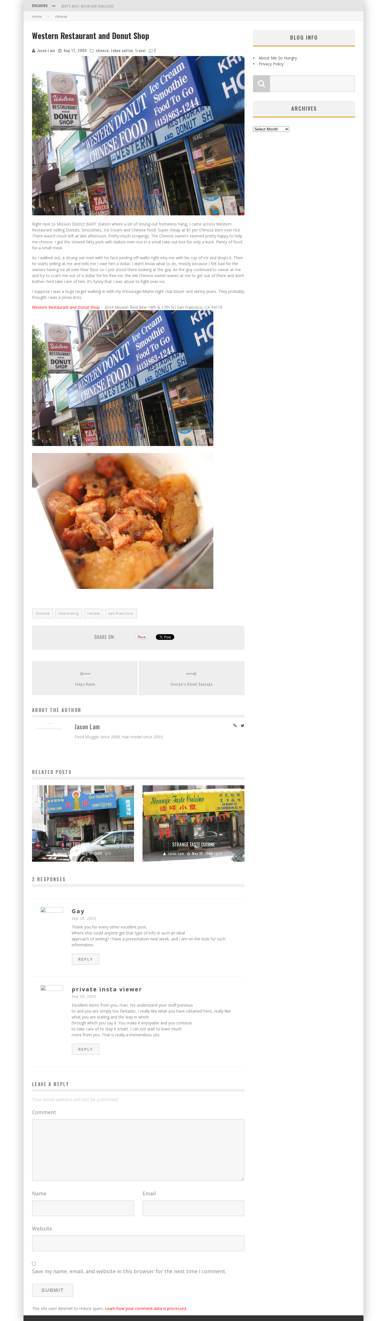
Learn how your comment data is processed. (146, 1308)
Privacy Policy (271, 64)
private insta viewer (107, 989)
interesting (69, 613)
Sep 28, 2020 (84, 918)
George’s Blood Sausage (192, 684)
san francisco (121, 613)
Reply (85, 959)
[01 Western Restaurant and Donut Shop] (122, 450)
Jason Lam (46, 50)
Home (37, 16)
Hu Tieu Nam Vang (83, 844)
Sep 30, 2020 (84, 996)
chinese (102, 50)
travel (140, 50)
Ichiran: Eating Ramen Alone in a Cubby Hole (97, 9)
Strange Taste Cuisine (193, 844)
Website (42, 1228)
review (94, 613)
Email (149, 1193)
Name (39, 1193)
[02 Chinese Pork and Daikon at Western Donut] (122, 593)
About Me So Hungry (278, 58)
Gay (78, 911)
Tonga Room (85, 684)
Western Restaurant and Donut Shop (66, 307)
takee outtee (122, 50)
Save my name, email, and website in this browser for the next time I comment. (129, 1271)
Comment (44, 1112)
